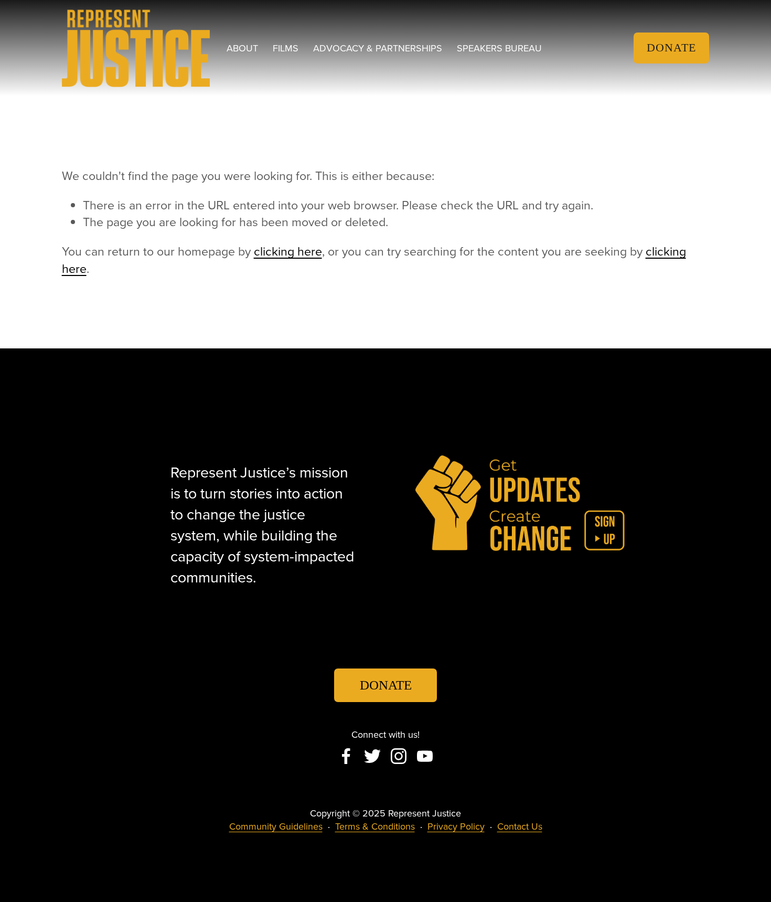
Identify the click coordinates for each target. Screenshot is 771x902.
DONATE (671, 47)
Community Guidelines (276, 826)
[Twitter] (372, 756)
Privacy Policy (456, 826)
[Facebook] (346, 756)
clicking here (288, 251)
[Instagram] (398, 756)
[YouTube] (424, 756)
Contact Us (519, 826)
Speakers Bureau (499, 48)
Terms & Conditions (375, 826)
